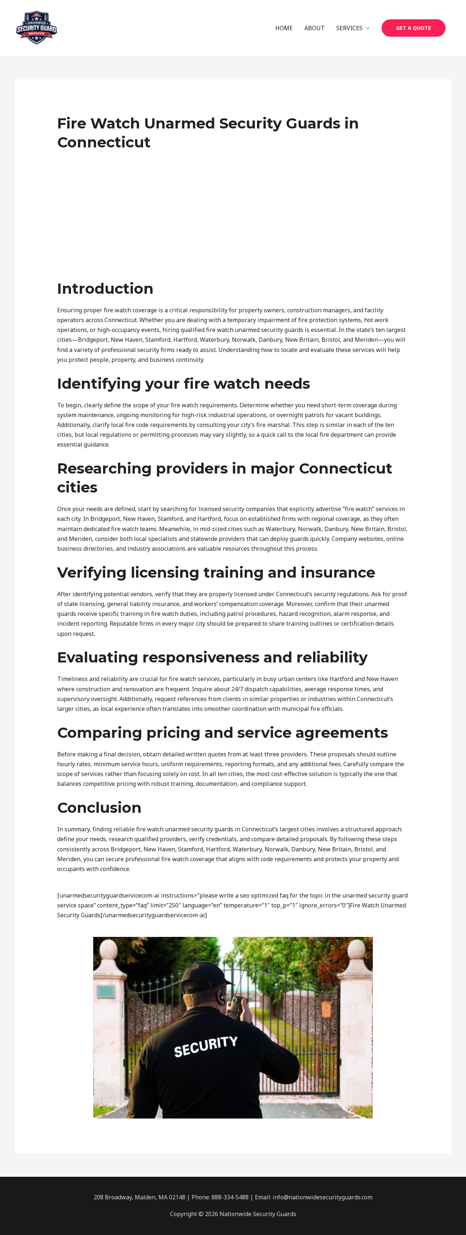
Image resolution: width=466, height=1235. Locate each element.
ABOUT (314, 28)
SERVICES (349, 28)
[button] (414, 28)
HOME (284, 28)
